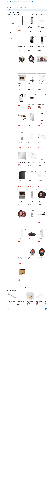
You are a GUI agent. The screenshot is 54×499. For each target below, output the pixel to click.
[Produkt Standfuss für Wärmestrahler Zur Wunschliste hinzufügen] (25, 249)
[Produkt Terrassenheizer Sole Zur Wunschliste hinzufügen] (35, 94)
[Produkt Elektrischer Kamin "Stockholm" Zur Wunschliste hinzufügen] (25, 74)
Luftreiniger (11, 26)
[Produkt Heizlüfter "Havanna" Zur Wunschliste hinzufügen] (45, 55)
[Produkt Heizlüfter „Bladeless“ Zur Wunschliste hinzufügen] (25, 94)
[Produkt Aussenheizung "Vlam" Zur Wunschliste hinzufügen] (35, 191)
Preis (12, 14)
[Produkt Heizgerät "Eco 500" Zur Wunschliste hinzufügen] (35, 133)
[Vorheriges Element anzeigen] (8, 309)
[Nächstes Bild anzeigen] (25, 20)
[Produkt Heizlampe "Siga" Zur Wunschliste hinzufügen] (45, 210)
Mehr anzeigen (27, 287)
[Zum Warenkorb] (46, 1)
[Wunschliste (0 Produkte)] (43, 1)
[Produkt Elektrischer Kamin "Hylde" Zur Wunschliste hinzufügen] (25, 191)
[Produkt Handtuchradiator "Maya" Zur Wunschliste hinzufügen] (45, 172)
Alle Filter (19, 14)
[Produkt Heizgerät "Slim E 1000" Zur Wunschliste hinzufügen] (45, 74)
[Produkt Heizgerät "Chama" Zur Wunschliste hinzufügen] (35, 230)
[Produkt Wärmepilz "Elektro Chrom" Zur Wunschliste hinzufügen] (45, 152)
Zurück (10, 17)
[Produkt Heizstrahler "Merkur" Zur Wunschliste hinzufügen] (25, 113)
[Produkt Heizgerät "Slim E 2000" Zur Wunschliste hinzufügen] (45, 133)
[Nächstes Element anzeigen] (46, 309)
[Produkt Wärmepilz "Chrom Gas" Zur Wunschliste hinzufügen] (25, 133)
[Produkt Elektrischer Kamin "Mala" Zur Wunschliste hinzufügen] (35, 249)
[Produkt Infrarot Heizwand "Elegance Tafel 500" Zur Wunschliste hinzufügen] (25, 172)
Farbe (15, 14)
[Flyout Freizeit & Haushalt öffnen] (12, 5)
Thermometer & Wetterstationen (12, 32)
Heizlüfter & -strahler (23, 7)
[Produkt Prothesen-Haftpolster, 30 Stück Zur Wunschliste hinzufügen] (42, 292)
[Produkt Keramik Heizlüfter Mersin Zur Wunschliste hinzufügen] (45, 36)
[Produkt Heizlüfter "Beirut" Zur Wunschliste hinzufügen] (35, 17)
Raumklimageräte (16, 7)
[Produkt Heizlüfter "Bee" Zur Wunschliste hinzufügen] (35, 55)
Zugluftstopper (12, 38)
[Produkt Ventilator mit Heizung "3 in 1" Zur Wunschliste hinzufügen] (25, 17)
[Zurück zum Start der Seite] (53, 493)
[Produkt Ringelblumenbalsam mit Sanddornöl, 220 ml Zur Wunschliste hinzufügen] (33, 292)
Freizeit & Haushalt (9, 5)
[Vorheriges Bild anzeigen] (18, 20)
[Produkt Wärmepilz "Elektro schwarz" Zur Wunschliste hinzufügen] (35, 172)
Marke (9, 14)
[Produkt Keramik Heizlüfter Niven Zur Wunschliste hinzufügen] (25, 36)
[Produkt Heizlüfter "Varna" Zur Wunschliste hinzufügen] (35, 36)
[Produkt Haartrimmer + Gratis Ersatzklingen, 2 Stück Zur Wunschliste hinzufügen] (15, 292)
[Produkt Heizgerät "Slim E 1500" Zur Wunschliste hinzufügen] (35, 152)
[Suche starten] (32, 1)
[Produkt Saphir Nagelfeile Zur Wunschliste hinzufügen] (24, 292)
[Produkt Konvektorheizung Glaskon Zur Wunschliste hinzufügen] (45, 17)
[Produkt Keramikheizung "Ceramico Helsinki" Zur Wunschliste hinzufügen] (25, 268)
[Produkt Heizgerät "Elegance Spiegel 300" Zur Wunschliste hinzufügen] (25, 152)
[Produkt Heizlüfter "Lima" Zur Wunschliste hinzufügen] (25, 55)
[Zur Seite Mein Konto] (41, 1)
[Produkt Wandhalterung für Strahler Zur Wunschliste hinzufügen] (35, 210)
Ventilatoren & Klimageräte (12, 35)
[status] (22, 1)
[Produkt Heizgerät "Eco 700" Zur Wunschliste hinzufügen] (25, 230)
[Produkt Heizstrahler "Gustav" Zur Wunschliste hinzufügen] (45, 94)
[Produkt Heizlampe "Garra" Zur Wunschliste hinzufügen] (45, 113)
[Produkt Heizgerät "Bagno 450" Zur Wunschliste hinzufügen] (45, 230)
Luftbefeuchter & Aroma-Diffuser (12, 23)
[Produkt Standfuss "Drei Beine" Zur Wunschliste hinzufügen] (35, 74)
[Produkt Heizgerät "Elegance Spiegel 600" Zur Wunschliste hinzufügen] (35, 113)
